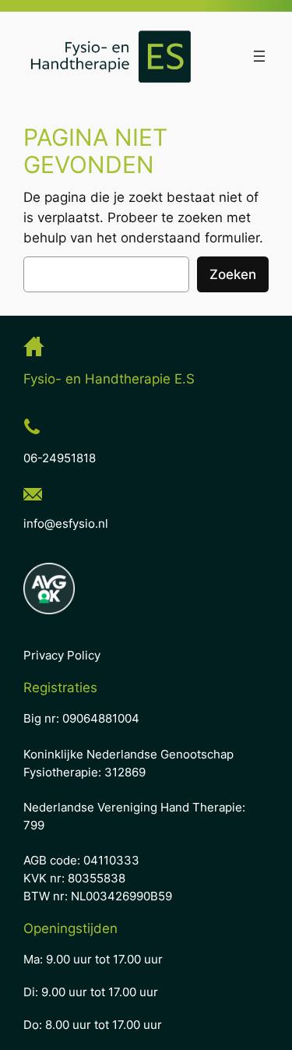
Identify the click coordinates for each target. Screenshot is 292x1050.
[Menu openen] (259, 56)
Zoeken (232, 274)
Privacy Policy (61, 656)
